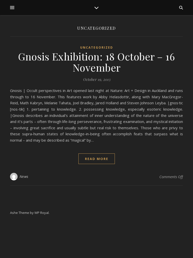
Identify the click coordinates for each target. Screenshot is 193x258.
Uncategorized (96, 47)
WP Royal (41, 212)
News (24, 176)
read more (96, 158)
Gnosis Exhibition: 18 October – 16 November (96, 62)
